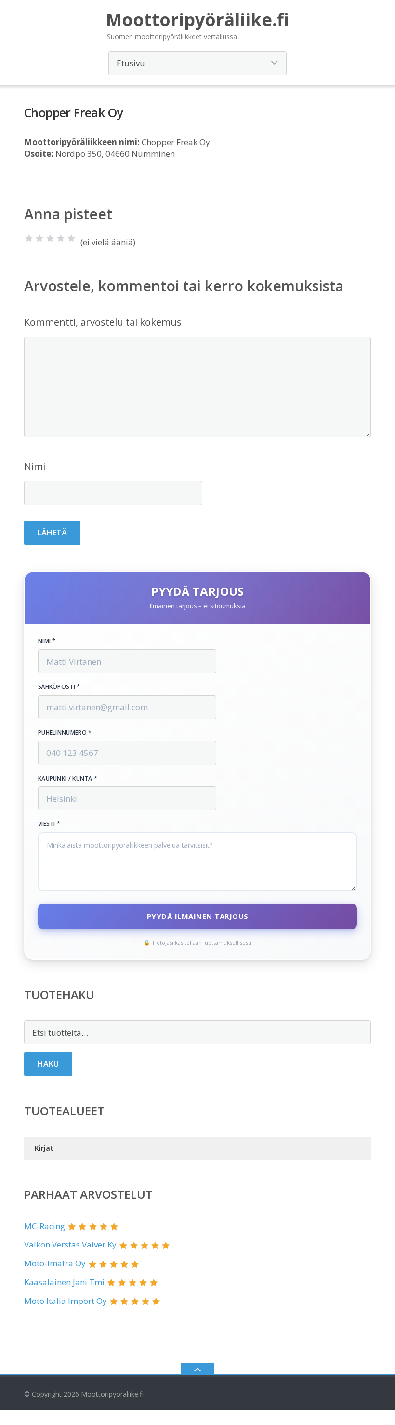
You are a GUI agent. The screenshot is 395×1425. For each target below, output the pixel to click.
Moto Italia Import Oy (65, 1300)
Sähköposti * (59, 687)
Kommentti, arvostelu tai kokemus (103, 322)
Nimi (34, 466)
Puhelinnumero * (65, 733)
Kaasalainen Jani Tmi (64, 1282)
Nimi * (47, 641)
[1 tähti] (29, 238)
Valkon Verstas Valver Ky (70, 1244)
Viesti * (49, 824)
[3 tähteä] (50, 238)
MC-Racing (44, 1226)
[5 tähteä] (71, 238)
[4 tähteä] (61, 238)
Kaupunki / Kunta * (67, 778)
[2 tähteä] (39, 238)
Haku (48, 1063)
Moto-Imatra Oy (55, 1263)
